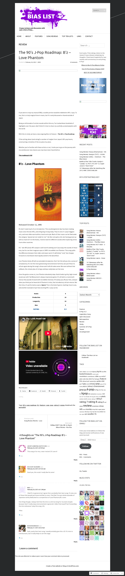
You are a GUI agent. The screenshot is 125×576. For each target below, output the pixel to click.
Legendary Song (85, 314)
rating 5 (94, 399)
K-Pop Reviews (91, 269)
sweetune (81, 411)
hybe (84, 384)
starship (89, 409)
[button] (48, 89)
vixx (80, 414)
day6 (100, 376)
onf (100, 396)
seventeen (95, 406)
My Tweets (83, 471)
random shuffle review (85, 399)
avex (88, 371)
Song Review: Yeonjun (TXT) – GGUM (92, 154)
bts (105, 371)
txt (104, 411)
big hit (99, 371)
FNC (80, 381)
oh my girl (92, 396)
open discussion (84, 317)
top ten (94, 411)
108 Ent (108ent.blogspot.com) (37, 446)
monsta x (99, 394)
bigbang (94, 371)
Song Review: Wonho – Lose (33, 420)
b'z (38, 405)
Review (23, 44)
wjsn (83, 414)
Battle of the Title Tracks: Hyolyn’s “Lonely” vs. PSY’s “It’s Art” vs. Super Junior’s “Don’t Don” (91, 164)
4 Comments (73, 62)
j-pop (47, 405)
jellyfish (85, 386)
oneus (97, 396)
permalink (22, 407)
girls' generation (91, 381)
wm (86, 414)
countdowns (91, 376)
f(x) (93, 379)
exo (90, 379)
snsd (84, 409)
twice (101, 411)
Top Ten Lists (67, 36)
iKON (87, 384)
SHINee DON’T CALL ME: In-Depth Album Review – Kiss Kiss (61, 425)
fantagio (97, 379)
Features (38, 36)
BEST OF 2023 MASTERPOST (93, 72)
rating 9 (56, 405)
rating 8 (92, 401)
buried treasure (85, 374)
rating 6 (99, 399)
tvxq (98, 411)
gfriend (85, 381)
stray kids (95, 409)
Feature (82, 309)
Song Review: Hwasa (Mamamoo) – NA (92, 152)
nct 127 (81, 396)
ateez (84, 371)
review (62, 405)
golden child (100, 381)
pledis (103, 396)
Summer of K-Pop (85, 327)
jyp (85, 390)
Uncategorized (84, 332)
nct (103, 394)
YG (95, 414)
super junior (101, 409)
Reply (75, 460)
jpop (51, 405)
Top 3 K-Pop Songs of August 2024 (93, 69)
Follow (85, 446)
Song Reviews (52, 36)
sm (80, 409)
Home (19, 36)
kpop (85, 393)
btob (103, 371)
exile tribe (85, 379)
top (91, 411)
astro (81, 371)
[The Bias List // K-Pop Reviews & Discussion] (48, 10)
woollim (91, 414)
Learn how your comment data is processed (54, 556)
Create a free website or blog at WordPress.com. (62, 566)
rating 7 (83, 402)
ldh (89, 394)
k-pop (90, 389)
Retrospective (84, 319)
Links (79, 36)
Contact (89, 36)
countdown (83, 376)
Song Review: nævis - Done (96, 258)
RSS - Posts (83, 454)
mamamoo (93, 394)
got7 (80, 384)
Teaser (81, 329)
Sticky (81, 324)
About (28, 36)
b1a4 (90, 371)
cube (96, 376)
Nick (39, 62)
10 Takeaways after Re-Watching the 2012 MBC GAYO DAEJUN (95, 264)
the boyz (87, 411)
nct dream (86, 396)
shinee (101, 406)
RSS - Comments (85, 457)
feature (42, 405)
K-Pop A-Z (82, 311)
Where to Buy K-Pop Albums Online (92, 65)
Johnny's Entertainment (95, 386)
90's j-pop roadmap (29, 405)
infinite (91, 384)
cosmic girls (95, 374)
